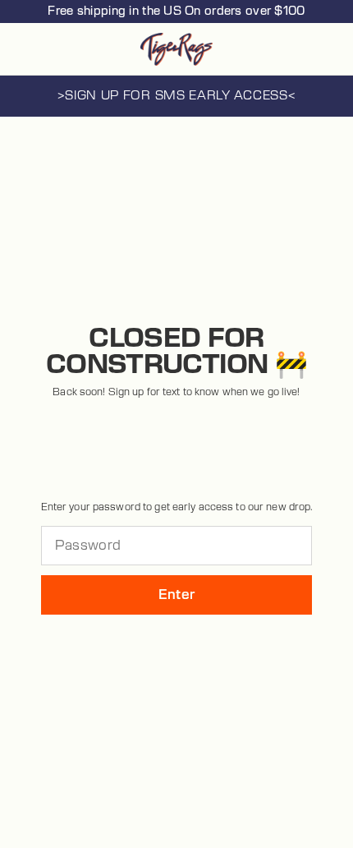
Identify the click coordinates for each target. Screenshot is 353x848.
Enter (176, 594)
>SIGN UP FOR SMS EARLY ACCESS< (176, 96)
